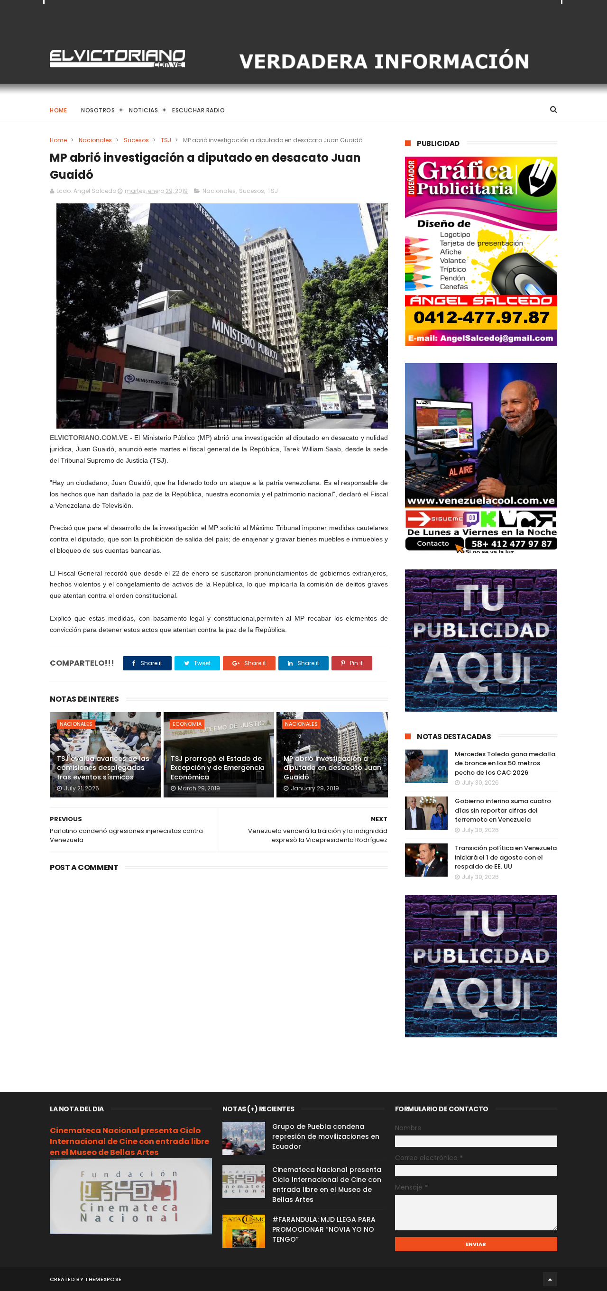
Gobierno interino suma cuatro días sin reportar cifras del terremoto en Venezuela (503, 810)
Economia (187, 724)
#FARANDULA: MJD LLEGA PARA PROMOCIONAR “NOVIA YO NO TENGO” (324, 1229)
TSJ (166, 140)
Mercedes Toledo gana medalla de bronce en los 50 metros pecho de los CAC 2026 (505, 763)
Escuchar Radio (198, 110)
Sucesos (136, 140)
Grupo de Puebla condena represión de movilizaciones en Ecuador (325, 1136)
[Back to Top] (550, 1279)
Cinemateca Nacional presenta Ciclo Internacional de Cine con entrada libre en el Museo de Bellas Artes (129, 1141)
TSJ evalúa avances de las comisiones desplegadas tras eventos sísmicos (103, 768)
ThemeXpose (103, 1279)
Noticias (143, 110)
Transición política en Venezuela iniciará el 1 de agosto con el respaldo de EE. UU (506, 857)
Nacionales (95, 140)
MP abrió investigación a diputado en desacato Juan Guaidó (332, 768)
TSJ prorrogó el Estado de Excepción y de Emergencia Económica (218, 768)
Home (58, 110)
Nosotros (98, 110)
